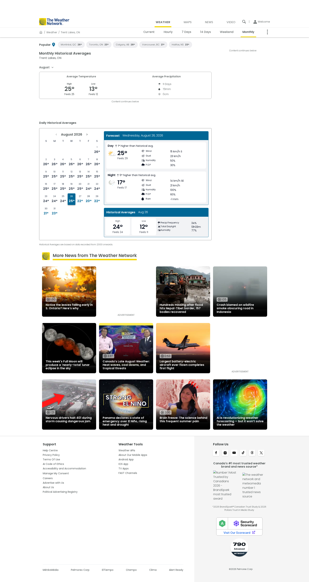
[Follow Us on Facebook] (216, 453)
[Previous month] (56, 134)
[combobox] (46, 67)
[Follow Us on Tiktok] (243, 453)
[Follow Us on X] (261, 453)
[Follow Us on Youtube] (234, 453)
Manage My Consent (56, 473)
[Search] (244, 21)
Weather (51, 32)
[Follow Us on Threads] (252, 453)
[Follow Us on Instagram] (225, 453)
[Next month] (87, 134)
